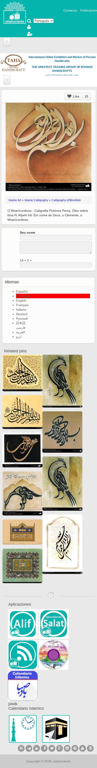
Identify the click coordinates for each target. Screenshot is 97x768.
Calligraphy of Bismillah (66, 200)
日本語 (20, 323)
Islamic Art (15, 200)
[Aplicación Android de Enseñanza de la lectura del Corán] (23, 624)
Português (23, 296)
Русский (22, 318)
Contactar (70, 10)
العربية (20, 332)
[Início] (14, 12)
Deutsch (22, 314)
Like (80, 96)
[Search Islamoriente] (29, 21)
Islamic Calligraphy (36, 200)
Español (22, 291)
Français (22, 305)
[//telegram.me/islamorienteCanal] (28, 748)
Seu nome (27, 232)
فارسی (20, 327)
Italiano (21, 309)
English (21, 300)
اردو (18, 336)
